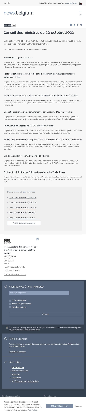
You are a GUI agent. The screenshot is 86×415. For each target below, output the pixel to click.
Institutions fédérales (19, 307)
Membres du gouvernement (21, 304)
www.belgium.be (71, 3)
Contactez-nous (50, 396)
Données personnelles (11, 396)
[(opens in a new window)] (77, 24)
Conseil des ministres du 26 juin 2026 (22, 218)
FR (9, 3)
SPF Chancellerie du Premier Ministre (25, 381)
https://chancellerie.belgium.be (14, 267)
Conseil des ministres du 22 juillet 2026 (22, 198)
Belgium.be (16, 374)
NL (5, 3)
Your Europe (16, 378)
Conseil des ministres (19, 300)
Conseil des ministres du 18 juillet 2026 (22, 203)
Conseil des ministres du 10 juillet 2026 (22, 208)
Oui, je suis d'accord (59, 406)
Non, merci (78, 406)
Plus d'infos (32, 410)
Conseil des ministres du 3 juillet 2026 (22, 213)
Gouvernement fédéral (20, 371)
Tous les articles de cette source (24, 223)
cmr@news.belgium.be (12, 270)
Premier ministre (18, 367)
